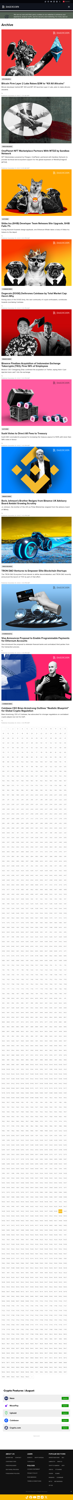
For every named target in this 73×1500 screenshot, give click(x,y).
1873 (55, 1358)
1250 (22, 1150)
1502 (22, 1235)
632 (13, 942)
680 (41, 956)
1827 (36, 1344)
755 (65, 979)
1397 (55, 1197)
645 (8, 946)
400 (41, 861)
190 (41, 790)
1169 (36, 1121)
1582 (3, 1263)
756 (3, 984)
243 (27, 809)
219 (46, 800)
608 (32, 932)
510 (32, 899)
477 (8, 890)
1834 (3, 1348)
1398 (60, 1197)
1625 (8, 1277)
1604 (41, 1268)
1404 (22, 1202)
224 (3, 804)
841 (8, 1013)
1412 (60, 1202)
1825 (27, 1344)
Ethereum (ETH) (7, 633)
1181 (27, 1126)
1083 (27, 1093)
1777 (65, 1325)
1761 (55, 1320)
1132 (60, 1107)
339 (17, 842)
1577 (46, 1259)
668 (51, 951)
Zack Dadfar (6, 513)
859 (27, 1017)
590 (12, 927)
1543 (17, 1249)
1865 (17, 1358)
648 (22, 946)
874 (32, 1022)
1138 (22, 1112)
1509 (55, 1235)
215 (27, 800)
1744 (41, 1315)
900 (22, 1031)
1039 (17, 1079)
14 (3, 733)
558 (60, 913)
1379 (36, 1192)
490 (3, 894)
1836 (12, 1348)
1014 (31, 1069)
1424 (50, 1206)
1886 (50, 1363)
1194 (22, 1131)
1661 (46, 1287)
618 (13, 937)
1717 (46, 1306)
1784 (31, 1329)
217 (37, 800)
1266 (31, 1154)
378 (3, 856)
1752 (12, 1320)
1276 (12, 1159)
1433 (27, 1211)
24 (51, 733)
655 (55, 946)
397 (27, 861)
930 (32, 1041)
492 (13, 894)
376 (60, 852)
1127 (36, 1107)
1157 (46, 1117)
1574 (31, 1259)
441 (36, 875)
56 (3, 748)
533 (8, 908)
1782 (22, 1329)
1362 (22, 1188)
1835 (8, 1348)
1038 (12, 1079)
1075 (55, 1088)
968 (13, 1055)
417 (55, 866)
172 (22, 786)
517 (65, 899)
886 (22, 1027)
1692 (60, 1296)
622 (32, 937)
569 (46, 918)
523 (27, 904)
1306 (22, 1169)
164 (51, 781)
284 (22, 823)
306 (60, 828)
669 (55, 951)
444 (50, 875)
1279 (27, 1159)
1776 (60, 1325)
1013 (27, 1069)
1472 (12, 1225)
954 (12, 1050)
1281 (36, 1159)
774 (22, 989)
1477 (36, 1225)
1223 (27, 1140)
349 (65, 842)
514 (51, 899)
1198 (41, 1131)
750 (41, 979)
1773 (46, 1325)
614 (60, 932)
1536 (50, 1244)
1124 (22, 1107)
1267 (36, 1154)
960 (41, 1050)
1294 (31, 1164)
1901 (55, 1367)
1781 (17, 1329)
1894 (22, 1367)
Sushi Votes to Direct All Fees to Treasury (24, 433)
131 (27, 771)
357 (36, 847)
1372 (3, 1192)
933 (46, 1041)
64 (41, 748)
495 (27, 894)
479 (17, 890)
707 (36, 965)
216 (32, 800)
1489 (27, 1230)
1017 (46, 1069)
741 (65, 975)
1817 (55, 1339)
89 (27, 757)
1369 (55, 1188)
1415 (8, 1206)
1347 (17, 1183)
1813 (36, 1339)
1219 (8, 1140)
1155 (36, 1117)
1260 (3, 1154)
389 (55, 856)
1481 (55, 1225)
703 (17, 965)
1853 (27, 1353)
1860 (60, 1353)
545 (65, 908)
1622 (60, 1273)
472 (51, 885)
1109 (17, 1102)
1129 (46, 1107)
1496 (60, 1230)
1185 (46, 1126)
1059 (46, 1084)
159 (27, 781)
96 (60, 757)
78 (41, 752)
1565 (55, 1254)
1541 (8, 1249)
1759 (46, 1320)
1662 (50, 1287)
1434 (31, 1211)
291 (55, 823)
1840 (31, 1348)
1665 (65, 1287)
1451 (46, 1216)
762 (32, 984)
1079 (8, 1093)
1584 (12, 1263)
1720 (60, 1306)
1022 (3, 1074)
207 (55, 795)
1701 (36, 1301)
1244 (60, 1145)
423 (17, 871)
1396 (50, 1197)
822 (51, 1003)
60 (22, 748)
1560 (32, 1254)
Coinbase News (7, 289)
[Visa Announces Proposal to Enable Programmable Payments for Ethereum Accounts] (36, 630)
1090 (60, 1093)
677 (27, 956)
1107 (8, 1102)
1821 (8, 1344)
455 (36, 880)
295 (8, 828)
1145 (55, 1112)
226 (13, 804)
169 (8, 786)
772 (13, 989)
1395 (46, 1197)
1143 (46, 1112)
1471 (8, 1225)
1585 (17, 1263)
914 (22, 1036)
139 (65, 771)
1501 (17, 1235)
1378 (31, 1192)
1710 (13, 1306)
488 (60, 890)
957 (27, 1050)
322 (3, 838)
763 (36, 984)
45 (18, 743)
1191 (8, 1131)
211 (8, 800)
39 (56, 738)
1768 (22, 1325)
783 (65, 989)
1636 (60, 1277)
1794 (12, 1334)
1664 (60, 1287)
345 (46, 842)
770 (3, 989)
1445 (17, 1216)
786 (13, 994)
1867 (27, 1358)
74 (22, 752)
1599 (17, 1268)
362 (60, 847)
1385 (65, 1192)
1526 (3, 1244)
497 (36, 894)
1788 (50, 1329)
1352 (41, 1183)
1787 (46, 1329)
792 (41, 994)
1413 (65, 1202)
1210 (32, 1136)
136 (51, 771)
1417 (17, 1206)
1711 (17, 1306)
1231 (65, 1140)
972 (32, 1055)
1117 (55, 1102)
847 (36, 1013)
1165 (17, 1121)
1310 (41, 1169)
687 (8, 961)
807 (46, 998)
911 (8, 1036)
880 (60, 1022)
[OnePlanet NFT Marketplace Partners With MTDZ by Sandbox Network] (36, 143)
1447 (27, 1216)
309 (8, 833)
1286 (60, 1159)
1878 (12, 1363)
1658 (31, 1287)
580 (32, 923)
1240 (41, 1145)
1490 (32, 1230)
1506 (41, 1235)
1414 (3, 1206)
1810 (22, 1339)
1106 (3, 1102)
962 (51, 1050)
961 (46, 1050)
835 (46, 1008)
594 (31, 927)
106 (41, 762)
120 (41, 767)
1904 (3, 1372)
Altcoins (5, 219)
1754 (22, 1320)
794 (51, 994)
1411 (55, 1202)
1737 (8, 1315)
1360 (12, 1188)
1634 (50, 1277)
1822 (12, 1344)
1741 (27, 1315)
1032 (50, 1074)
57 (8, 748)
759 (17, 984)
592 (22, 927)
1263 (17, 1154)
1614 (22, 1273)
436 (13, 875)
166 (60, 781)
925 (8, 1041)
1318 (13, 1173)
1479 (46, 1225)
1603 (36, 1268)
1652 (3, 1287)
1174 (60, 1121)
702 (13, 965)
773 (17, 989)
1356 (60, 1183)
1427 (65, 1206)
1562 (41, 1254)
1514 (12, 1240)
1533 (36, 1244)
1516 (22, 1240)
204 (41, 795)
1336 (31, 1178)
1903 (65, 1367)
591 (17, 927)
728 (3, 975)
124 (60, 767)
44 (13, 743)
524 (32, 904)
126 (3, 771)
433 (65, 871)
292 (60, 823)
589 (8, 927)
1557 (17, 1254)
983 (17, 1060)
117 (27, 767)
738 (51, 975)
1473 (17, 1225)
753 (55, 979)
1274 (3, 1159)
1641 (17, 1282)
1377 (27, 1192)
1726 (22, 1311)
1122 (13, 1107)
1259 (65, 1150)
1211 (36, 1136)
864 (51, 1017)
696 (50, 961)
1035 (65, 1074)
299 (27, 828)
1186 (51, 1126)
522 (22, 904)
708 (41, 965)
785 (8, 994)
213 (18, 800)
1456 (3, 1221)
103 (27, 762)
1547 (36, 1249)
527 (46, 904)
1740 (22, 1315)
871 (18, 1022)
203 (36, 795)
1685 (27, 1296)
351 (8, 847)
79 (46, 752)
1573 (27, 1259)
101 (18, 762)
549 (17, 913)
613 (55, 932)
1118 (60, 1102)
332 (51, 838)
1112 (32, 1102)
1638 (3, 1282)
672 (3, 956)
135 (46, 771)
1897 (36, 1367)
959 (36, 1050)
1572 (22, 1259)
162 (41, 781)
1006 (60, 1065)
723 (46, 970)
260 (41, 814)
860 (32, 1017)
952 (3, 1050)
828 (13, 1008)
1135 (8, 1112)
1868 (31, 1358)
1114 (41, 1102)
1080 (12, 1093)
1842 (41, 1348)
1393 (36, 1197)
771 (8, 989)
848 (41, 1013)
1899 (46, 1367)
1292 (22, 1164)
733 (27, 975)
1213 (46, 1136)
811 (65, 998)
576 (13, 923)
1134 (3, 1112)
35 (37, 738)
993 (65, 1060)
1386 (3, 1197)
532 (3, 908)
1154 (31, 1117)
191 (46, 790)
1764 (3, 1325)
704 (22, 965)
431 (55, 871)
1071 (36, 1088)
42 (3, 743)
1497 (65, 1230)
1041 (27, 1079)
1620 (50, 1273)
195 (65, 790)
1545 (27, 1249)
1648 (50, 1282)
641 (55, 942)
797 (65, 994)
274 (41, 819)
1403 (17, 1202)
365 (8, 852)
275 (46, 819)
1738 (12, 1315)
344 (41, 842)
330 (41, 838)
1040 (22, 1079)
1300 (60, 1164)
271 (27, 819)
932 (41, 1041)
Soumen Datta (7, 650)
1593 (55, 1263)
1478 (41, 1225)
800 (13, 998)
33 (27, 738)
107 (46, 762)
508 (22, 899)
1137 (17, 1112)
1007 (65, 1065)
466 (22, 885)
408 (13, 866)
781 (56, 989)
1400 (3, 1202)
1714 (32, 1306)
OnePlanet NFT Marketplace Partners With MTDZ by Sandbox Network (35, 152)
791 (36, 994)
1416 (12, 1206)
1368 (50, 1188)
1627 (17, 1277)
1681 (8, 1296)
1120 (3, 1107)
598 (51, 927)
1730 (41, 1311)
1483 (65, 1225)
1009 (8, 1069)
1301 (65, 1164)
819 (36, 1003)
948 (51, 1046)
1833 (65, 1344)
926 (13, 1041)
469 (36, 885)
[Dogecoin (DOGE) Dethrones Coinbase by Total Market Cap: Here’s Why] (36, 285)
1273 (65, 1154)
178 (51, 786)
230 (32, 804)
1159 (55, 1117)
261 (46, 814)
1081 (17, 1093)
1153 (27, 1117)
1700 (31, 1301)
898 (13, 1031)
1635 (55, 1277)
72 (13, 752)
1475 (27, 1225)
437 (17, 875)
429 (46, 871)
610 (41, 932)
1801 (46, 1334)
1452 (50, 1216)
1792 (3, 1334)
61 (27, 748)
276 (51, 819)
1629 (27, 1277)
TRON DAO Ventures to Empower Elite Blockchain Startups (34, 570)
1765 (8, 1325)
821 (46, 1003)
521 (17, 904)
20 (32, 733)
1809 (17, 1339)
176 (41, 786)
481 (27, 890)
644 (3, 946)
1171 (46, 1121)
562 (13, 918)
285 (27, 823)
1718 (51, 1306)
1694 (3, 1301)
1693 (65, 1296)
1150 (12, 1117)
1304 (12, 1169)
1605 (46, 1268)
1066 (13, 1088)
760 (22, 984)
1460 (22, 1221)
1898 (41, 1367)
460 (60, 880)
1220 (12, 1140)
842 (13, 1013)
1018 (51, 1069)
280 (3, 823)
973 (36, 1055)
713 (65, 965)
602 (3, 932)
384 (32, 856)
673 (8, 956)
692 (32, 961)
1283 (46, 1159)
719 (27, 970)
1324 (41, 1173)
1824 (22, 1344)
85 (8, 757)
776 (32, 989)
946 (41, 1046)
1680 (3, 1296)
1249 (17, 1150)
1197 (36, 1131)
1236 (22, 1145)
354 (22, 847)
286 (32, 823)
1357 (65, 1183)
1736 (3, 1315)
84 (3, 757)
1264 (22, 1154)
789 (27, 994)
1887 (55, 1363)
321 (65, 833)
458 (51, 880)
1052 (12, 1084)
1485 (8, 1230)
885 (17, 1027)
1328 (60, 1173)
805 (36, 998)
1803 (55, 1334)
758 (13, 984)
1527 (8, 1244)
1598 (12, 1268)
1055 (27, 1084)
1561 (36, 1254)
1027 (27, 1074)
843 (17, 1013)
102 (22, 762)
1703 (46, 1301)
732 (22, 975)
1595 (65, 1263)
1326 (50, 1173)
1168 (32, 1121)
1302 (3, 1169)
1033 (55, 1074)
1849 (8, 1353)
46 (22, 743)
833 (36, 1008)
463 (8, 885)
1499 (8, 1235)
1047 (55, 1079)
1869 (36, 1358)
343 (36, 842)
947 (46, 1046)
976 (51, 1055)
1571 (17, 1259)
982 (13, 1060)
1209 (27, 1136)
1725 (17, 1311)
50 (41, 743)
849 (46, 1013)
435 (8, 875)
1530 (22, 1244)
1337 (36, 1178)
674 (13, 956)
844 (22, 1013)
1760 (50, 1320)
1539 (65, 1244)
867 (65, 1017)
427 (36, 871)
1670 (22, 1292)
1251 (27, 1150)
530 (60, 904)
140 (3, 776)
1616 (31, 1273)
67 (56, 748)
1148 (3, 1117)
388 (51, 856)
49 (37, 743)
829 (17, 1008)
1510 (60, 1235)
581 (36, 923)
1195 (27, 1131)
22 (41, 733)
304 (51, 828)
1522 (50, 1240)
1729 (36, 1311)
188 (32, 790)
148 (41, 776)
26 (60, 733)
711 (56, 965)
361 (55, 847)
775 (27, 989)
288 (41, 823)
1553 (65, 1249)
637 (36, 942)
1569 (8, 1259)
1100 (41, 1098)
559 (65, 913)
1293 (27, 1164)
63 (37, 748)
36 (41, 738)
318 (51, 833)
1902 (60, 1367)
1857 (46, 1353)
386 (41, 856)
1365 (36, 1188)
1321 (27, 1173)
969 (17, 1055)
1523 (55, 1240)
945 (36, 1046)
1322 (31, 1173)
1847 (65, 1348)
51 (46, 743)
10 (51, 729)
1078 (3, 1093)
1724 (12, 1311)
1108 (13, 1102)
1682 (12, 1296)
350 (3, 847)
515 (55, 899)
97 (65, 757)
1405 (27, 1202)
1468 (60, 1221)
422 (13, 871)
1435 (36, 1211)
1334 (22, 1178)
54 (60, 743)
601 (65, 927)
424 (22, 871)
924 (3, 1041)
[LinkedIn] (54, 1)
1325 (46, 1173)
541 (46, 908)
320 (60, 833)
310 (13, 833)
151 (56, 776)
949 (55, 1046)
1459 (17, 1221)
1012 (22, 1069)
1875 (65, 1358)
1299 (55, 1164)
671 (65, 951)
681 (46, 956)
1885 (46, 1363)
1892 (12, 1367)
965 (65, 1050)
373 (46, 852)
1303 (8, 1169)
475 (65, 885)
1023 (8, 1074)
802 (22, 998)
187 (27, 790)
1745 (46, 1315)
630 (3, 942)
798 (3, 998)
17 (17, 733)
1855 (36, 1353)
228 (22, 804)
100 (13, 762)
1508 (50, 1235)
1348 (22, 1183)
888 (32, 1027)
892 (51, 1027)
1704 (50, 1301)
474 (60, 885)
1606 (51, 1268)
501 (55, 894)
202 (32, 795)
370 (32, 852)
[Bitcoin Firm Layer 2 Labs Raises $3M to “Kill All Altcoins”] (36, 75)
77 (36, 752)
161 (37, 781)
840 (3, 1013)
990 (50, 1060)
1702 (41, 1301)
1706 (60, 1301)
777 (36, 989)
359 (46, 847)
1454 (60, 1216)
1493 (46, 1230)
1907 (17, 1372)
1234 (12, 1145)
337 (8, 842)
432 (60, 871)
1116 (51, 1102)
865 (55, 1017)
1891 (8, 1367)
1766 (12, 1325)
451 (17, 880)
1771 (36, 1325)
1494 (51, 1230)
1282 (41, 1159)
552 (32, 913)
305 (55, 828)
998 (22, 1065)
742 (3, 979)
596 (41, 927)
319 (55, 833)
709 (46, 965)
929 (27, 1041)
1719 (55, 1306)
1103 (55, 1098)
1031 (46, 1074)
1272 (60, 1154)
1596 (3, 1268)
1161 (65, 1117)
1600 (22, 1268)
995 (8, 1065)
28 (3, 738)
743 (8, 979)
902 (32, 1031)
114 (13, 767)
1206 (12, 1136)
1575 (36, 1259)
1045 (46, 1079)
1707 (65, 1301)
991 (55, 1060)
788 (22, 994)
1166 (22, 1121)
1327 (55, 1173)
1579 (55, 1259)
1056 (32, 1084)
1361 (17, 1188)
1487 (17, 1230)
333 (55, 838)
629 (65, 937)
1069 (27, 1088)
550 (22, 913)
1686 (31, 1296)
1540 (3, 1249)
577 (17, 923)
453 (27, 880)
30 (13, 738)
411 (27, 866)
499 (46, 894)
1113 (36, 1102)
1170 (41, 1121)
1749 (65, 1315)
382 (22, 856)
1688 (41, 1296)
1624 (3, 1277)
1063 (65, 1084)
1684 (22, 1296)
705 (27, 965)
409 (17, 866)
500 (50, 894)
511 (37, 899)
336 (3, 842)
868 (3, 1022)
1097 (27, 1098)
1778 (3, 1329)
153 (65, 776)
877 (46, 1022)
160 (32, 781)
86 (13, 757)
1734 (60, 1311)
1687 (36, 1296)
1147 (65, 1112)
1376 (22, 1192)
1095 (17, 1098)
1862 (3, 1358)
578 (22, 923)
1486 (12, 1230)
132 (32, 771)
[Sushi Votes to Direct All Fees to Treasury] (36, 425)
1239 (36, 1145)
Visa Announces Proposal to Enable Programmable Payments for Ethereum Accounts (35, 639)
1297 (46, 1164)
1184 (41, 1126)
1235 (17, 1145)
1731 (46, 1311)
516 (60, 899)
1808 (12, 1339)
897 (8, 1031)
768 (60, 984)
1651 (65, 1282)
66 (51, 748)
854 (3, 1017)
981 (8, 1060)
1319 (17, 1173)
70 (3, 752)
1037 (8, 1079)
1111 (27, 1102)
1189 (65, 1126)
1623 (65, 1273)
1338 (41, 1178)
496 (31, 894)
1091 (65, 1093)
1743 (36, 1315)
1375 (17, 1192)
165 (55, 781)
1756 (31, 1320)
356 (32, 847)
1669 (17, 1292)
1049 (65, 1079)
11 (55, 729)
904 (41, 1031)
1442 (3, 1216)
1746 (50, 1315)
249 (55, 809)
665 (36, 951)
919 (46, 1036)
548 (13, 913)
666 (41, 951)
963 (55, 1050)
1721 (65, 1306)
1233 (8, 1145)
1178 (13, 1126)
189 (36, 790)
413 (36, 866)
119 (37, 767)
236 (60, 804)
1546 (32, 1249)
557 (55, 913)
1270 (50, 1154)
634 (22, 942)
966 (3, 1055)
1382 (50, 1192)
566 (31, 918)
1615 (27, 1273)
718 (22, 970)
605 (17, 932)
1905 (8, 1372)
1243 (55, 1145)
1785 (36, 1329)
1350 (31, 1183)
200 (22, 795)
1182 (32, 1126)
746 (22, 979)
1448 (31, 1216)
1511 (65, 1235)
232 (41, 804)
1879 (17, 1363)
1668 (12, 1292)
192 (51, 790)
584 (51, 923)
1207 (17, 1136)
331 (46, 838)
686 (3, 961)
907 (55, 1031)
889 (36, 1027)
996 (12, 1065)
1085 (36, 1093)
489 (65, 890)
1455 (65, 1216)
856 (13, 1017)
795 (55, 994)
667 (46, 951)
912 (13, 1036)
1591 (46, 1263)
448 (3, 880)
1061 (55, 1084)
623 (36, 937)
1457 (8, 1221)
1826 (31, 1344)
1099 (36, 1098)
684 (60, 956)
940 (12, 1046)
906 (50, 1031)
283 (17, 823)
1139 (27, 1112)
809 (55, 998)
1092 (3, 1098)
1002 (41, 1065)
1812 (32, 1339)
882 (3, 1027)
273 (36, 819)
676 (22, 956)
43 (8, 743)
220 (51, 800)
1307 (27, 1169)
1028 (31, 1074)
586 (60, 923)
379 (8, 856)
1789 (55, 1329)
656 (60, 946)
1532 (31, 1244)
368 (22, 852)
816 (22, 1003)
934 (51, 1041)
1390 (22, 1197)
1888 (60, 1363)
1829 (46, 1344)
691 (27, 961)
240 (13, 809)
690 (22, 961)
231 (37, 804)
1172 (51, 1121)
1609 (65, 1268)
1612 (13, 1273)
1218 (3, 1140)
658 (3, 951)
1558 (22, 1254)
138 (60, 771)
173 (27, 786)
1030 (41, 1074)
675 (17, 956)
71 (8, 752)
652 (41, 946)
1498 (3, 1235)
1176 (3, 1126)
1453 (55, 1216)
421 (8, 871)
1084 (31, 1093)
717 (18, 970)
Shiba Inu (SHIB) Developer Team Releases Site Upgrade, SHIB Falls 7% (35, 225)
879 (55, 1022)
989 (46, 1060)
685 (65, 956)
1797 (27, 1334)
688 (13, 961)
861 (36, 1017)
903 (36, 1031)
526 (41, 904)
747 (27, 979)
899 (17, 1031)
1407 (36, 1202)
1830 (50, 1344)
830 (22, 1008)
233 (46, 804)
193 (55, 790)
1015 (36, 1069)
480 (22, 890)
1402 (12, 1202)
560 (3, 918)
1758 (41, 1320)
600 (60, 927)
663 (27, 951)
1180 (22, 1126)
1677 (55, 1292)
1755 (27, 1320)
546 (3, 913)
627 (55, 937)
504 (3, 899)
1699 (27, 1301)
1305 (17, 1169)
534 (13, 908)
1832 (60, 1344)
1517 (27, 1240)
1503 (27, 1235)
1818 (60, 1339)
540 (41, 908)
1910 (31, 1372)
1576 (41, 1259)
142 (13, 776)
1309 (36, 1169)
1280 (31, 1159)
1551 (55, 1249)
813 (8, 1003)
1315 (65, 1169)
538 (32, 908)
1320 (22, 1173)
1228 (50, 1140)
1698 (22, 1301)
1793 (8, 1334)
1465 (46, 1221)
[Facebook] (48, 1)
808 (51, 998)
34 (32, 738)
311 (18, 833)
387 (46, 856)
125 (65, 767)
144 (22, 776)
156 (13, 781)
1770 (31, 1325)
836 (51, 1008)
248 (51, 809)
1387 (8, 1197)
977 (55, 1055)
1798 (31, 1334)
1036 (3, 1079)
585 (55, 923)
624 (41, 937)
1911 (36, 1372)
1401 (8, 1202)
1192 (13, 1131)
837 (55, 1008)
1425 (55, 1206)
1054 (22, 1084)
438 (22, 875)
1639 (8, 1282)
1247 (8, 1150)
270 (22, 819)
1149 (8, 1117)
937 (65, 1041)
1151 (17, 1117)
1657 (27, 1287)
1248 (12, 1150)
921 (55, 1036)
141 (8, 776)
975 (46, 1055)
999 (27, 1065)
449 (8, 880)
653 (46, 946)
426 (32, 871)
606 (22, 932)
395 (17, 861)
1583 (8, 1263)
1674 (41, 1292)
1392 (31, 1197)
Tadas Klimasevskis (9, 236)
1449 (36, 1216)
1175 (65, 1121)
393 (8, 861)
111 (65, 762)
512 (41, 899)
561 (8, 918)
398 (32, 861)
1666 (3, 1292)
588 (3, 927)
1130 (51, 1107)
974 (41, 1055)
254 (13, 814)
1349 (27, 1183)
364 (3, 852)
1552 (60, 1249)
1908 (22, 1372)
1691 (55, 1296)
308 (3, 833)
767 (55, 984)
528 (51, 904)
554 (41, 913)
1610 (3, 1273)
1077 (65, 1088)
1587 (27, 1263)
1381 (46, 1192)
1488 (22, 1230)
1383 (55, 1192)
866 (60, 1017)
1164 (12, 1121)
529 (55, 904)
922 (60, 1036)
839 (65, 1008)
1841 (36, 1348)
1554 (3, 1254)
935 (55, 1041)
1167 (27, 1121)
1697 (17, 1301)
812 (3, 1003)
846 (32, 1013)
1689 (46, 1296)
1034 (60, 1074)
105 (36, 762)
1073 (46, 1088)
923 (65, 1036)
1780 (12, 1329)
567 (36, 918)
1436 (41, 1211)
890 (41, 1027)
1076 (60, 1088)
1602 (31, 1268)
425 (27, 871)
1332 (12, 1178)
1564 (51, 1254)
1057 (36, 1084)
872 (22, 1022)
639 (46, 942)
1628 (22, 1277)
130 (22, 771)
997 (17, 1065)
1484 (3, 1230)
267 (8, 819)
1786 (41, 1329)
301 (36, 828)
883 (8, 1027)
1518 (32, 1240)
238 (3, 809)
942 (22, 1046)
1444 (13, 1216)
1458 (12, 1221)
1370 (60, 1188)
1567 (65, 1254)
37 (46, 738)
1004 (51, 1065)
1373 (8, 1192)
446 (60, 875)
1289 (8, 1164)
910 (3, 1036)
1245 (65, 1145)
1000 (32, 1065)
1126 (32, 1107)
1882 (31, 1363)
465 (17, 885)
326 (22, 838)
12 (60, 729)
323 (8, 838)
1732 (50, 1311)
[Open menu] (69, 7)
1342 (60, 1178)
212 (13, 800)
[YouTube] (51, 1)
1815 (46, 1339)
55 (65, 743)
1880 (22, 1363)
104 (32, 762)
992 (60, 1060)
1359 (8, 1188)
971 (27, 1055)
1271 (55, 1154)
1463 (36, 1221)
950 (60, 1046)
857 (17, 1017)
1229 (55, 1140)
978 (60, 1055)
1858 (50, 1353)
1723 (8, 1311)
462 (3, 885)
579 (27, 923)
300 (32, 828)
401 (46, 861)
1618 (41, 1273)
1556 (13, 1254)
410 (22, 866)
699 (65, 961)
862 (41, 1017)
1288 (3, 1164)
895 (65, 1027)
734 (32, 975)
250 (60, 809)
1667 (8, 1292)
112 (3, 767)
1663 (55, 1287)
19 (27, 733)
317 (46, 833)
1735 (65, 1311)
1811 (27, 1339)
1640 (13, 1282)
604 (12, 932)
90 (32, 757)
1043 (36, 1079)
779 (46, 989)
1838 (22, 1348)
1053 (17, 1084)
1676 (50, 1292)
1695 (8, 1301)
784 (3, 994)
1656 (22, 1287)
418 (60, 866)
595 (36, 927)
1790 (60, 1329)
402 (51, 861)
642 (60, 942)
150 (51, 776)
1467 (55, 1221)
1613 (17, 1273)
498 (41, 894)
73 (17, 752)
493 (17, 894)
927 (17, 1041)
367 (17, 852)
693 (36, 961)
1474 (22, 1225)
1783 (27, 1329)
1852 (22, 1353)
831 (27, 1008)
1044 (41, 1079)
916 (32, 1036)
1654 (13, 1287)
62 (32, 748)
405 (65, 861)
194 (60, 790)
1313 (55, 1169)
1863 (8, 1358)
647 (17, 946)
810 (60, 998)
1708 (3, 1306)
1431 (17, 1211)
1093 (8, 1098)
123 (56, 767)
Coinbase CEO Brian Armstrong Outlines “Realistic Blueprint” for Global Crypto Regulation (35, 709)
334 (60, 838)
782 (60, 989)
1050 (3, 1084)
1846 (60, 1348)
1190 (3, 1131)
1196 (31, 1131)
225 (8, 804)
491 (8, 894)
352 (13, 847)
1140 (31, 1112)
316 (41, 833)
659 (8, 951)
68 (60, 748)
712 (60, 965)
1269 (46, 1154)
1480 (50, 1225)
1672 (31, 1292)
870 (13, 1022)
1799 (36, 1334)
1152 (22, 1117)
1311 (46, 1169)
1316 (3, 1173)
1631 (36, 1277)
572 (60, 918)
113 (8, 767)
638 (41, 942)
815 (17, 1003)
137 (56, 771)
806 (41, 998)
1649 (55, 1282)
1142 (41, 1112)
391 (65, 856)
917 (36, 1036)
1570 (12, 1259)
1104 (60, 1098)
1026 (22, 1074)
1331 (8, 1178)
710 (51, 965)
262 (51, 814)
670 (60, 951)
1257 (55, 1150)
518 (3, 904)
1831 (55, 1344)
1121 (8, 1107)
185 (17, 790)
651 (36, 946)
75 (27, 752)
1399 (65, 1197)
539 (36, 908)
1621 (55, 1273)
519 (8, 904)
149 (46, 776)
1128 (41, 1107)
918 (41, 1036)
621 (27, 937)
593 (27, 927)
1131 (55, 1107)
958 (32, 1050)
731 (18, 975)
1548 (41, 1249)
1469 (65, 1221)
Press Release (5, 166)
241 (17, 809)
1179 (17, 1126)
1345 (8, 1183)
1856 (41, 1353)
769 (65, 984)
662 (22, 951)
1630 (31, 1277)
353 (17, 847)
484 (41, 890)
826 (3, 1008)
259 (36, 814)
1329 (65, 1173)
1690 (51, 1296)
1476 (31, 1225)
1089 (55, 1093)
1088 (50, 1093)
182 (3, 790)
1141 (36, 1112)
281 (8, 823)
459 (55, 880)
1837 (17, 1348)
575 (8, 923)
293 (65, 823)
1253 (36, 1150)
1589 (36, 1263)
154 (3, 781)
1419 (27, 1206)
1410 (50, 1202)
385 (36, 856)
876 (41, 1022)
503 (65, 894)
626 (51, 937)
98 (3, 762)
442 (41, 875)
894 (60, 1027)
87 (17, 757)
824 (60, 1003)
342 (32, 842)
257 (27, 814)
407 (8, 866)
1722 (3, 1311)
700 (3, 965)
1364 (31, 1188)
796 (60, 994)
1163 (8, 1121)
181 (65, 786)
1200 (50, 1131)
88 (22, 757)
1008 (3, 1069)
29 (8, 738)
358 (41, 847)
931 (36, 1041)
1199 (46, 1131)
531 (65, 904)
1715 (36, 1306)
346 (51, 842)
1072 (41, 1088)
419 (65, 866)
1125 (27, 1107)
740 (60, 975)
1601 (27, 1268)
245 (36, 809)
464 (12, 885)
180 (60, 786)
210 (3, 800)
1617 (36, 1273)
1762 (60, 1320)
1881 (27, 1363)
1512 (3, 1240)
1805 (65, 1334)
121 (46, 767)
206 (51, 795)
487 (55, 890)
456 (41, 880)
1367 (46, 1188)
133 (37, 771)
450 (12, 880)
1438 (50, 1211)
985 (27, 1060)
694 (41, 961)
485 (46, 890)
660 (12, 951)
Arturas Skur (6, 376)
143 (17, 776)
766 (51, 984)
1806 (3, 1339)
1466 (51, 1221)
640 (50, 942)
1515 (17, 1240)
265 (65, 814)
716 (13, 970)
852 (60, 1013)
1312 (51, 1169)
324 (13, 838)
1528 (12, 1244)
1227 (46, 1140)
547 (8, 913)
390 (60, 856)
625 (46, 937)
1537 (55, 1244)
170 (13, 786)
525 (36, 904)
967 (8, 1055)
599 (55, 927)
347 (55, 842)
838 (60, 1008)
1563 (46, 1254)
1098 (31, 1098)
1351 (36, 1183)
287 (36, 823)
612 (51, 932)
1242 (50, 1145)
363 (65, 847)
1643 (27, 1282)
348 (60, 842)
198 (13, 795)
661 (17, 951)
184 (13, 790)
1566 (60, 1254)
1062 (60, 1084)
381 (18, 856)
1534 (41, 1244)
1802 (50, 1334)
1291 (17, 1164)
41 (65, 738)
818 (32, 1003)
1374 (12, 1192)
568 (41, 918)
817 (27, 1003)
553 (36, 913)
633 (17, 942)
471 (46, 885)
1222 (22, 1140)
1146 (60, 1112)
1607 (55, 1268)
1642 (22, 1282)
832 (32, 1008)
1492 (41, 1230)
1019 (55, 1069)
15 (8, 733)
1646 (41, 1282)
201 (27, 795)
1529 (17, 1244)
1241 (46, 1145)
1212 (41, 1136)
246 (41, 809)
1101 (46, 1098)
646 (12, 946)
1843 (46, 1348)
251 (65, 809)
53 (56, 743)
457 (46, 880)
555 (46, 913)
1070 (31, 1088)
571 (55, 918)
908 (60, 1031)
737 (46, 975)
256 (22, 814)
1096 (22, 1098)
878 (51, 1022)
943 (27, 1046)
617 (8, 937)
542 (51, 908)
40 (60, 738)
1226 (41, 1140)
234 (51, 804)
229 (27, 804)
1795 (17, 1334)
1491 (36, 1230)
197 (8, 795)
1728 (31, 1311)
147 (36, 776)
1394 (41, 1197)
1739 (17, 1315)
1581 (65, 1259)
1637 (65, 1277)
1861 (65, 1353)
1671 (27, 1292)
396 (22, 861)
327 (27, 838)
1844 (50, 1348)
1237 (27, 1145)
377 (65, 852)
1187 (55, 1126)
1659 (36, 1287)
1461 (27, 1221)
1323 (36, 1173)
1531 (27, 1244)
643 (65, 942)
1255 (46, 1150)
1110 (22, 1102)
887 (27, 1027)
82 (60, 752)
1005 (55, 1065)
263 (55, 814)
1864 (12, 1358)
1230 (60, 1140)
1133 (65, 1107)
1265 (27, 1154)
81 (55, 752)
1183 (36, 1126)
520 (13, 904)
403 (55, 861)
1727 (27, 1311)
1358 (3, 1188)
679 (36, 956)
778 (41, 989)
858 (22, 1017)
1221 (17, 1140)
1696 (13, 1301)
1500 (13, 1235)
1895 (27, 1367)
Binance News (6, 359)
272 (32, 819)
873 (27, 1022)
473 (55, 885)
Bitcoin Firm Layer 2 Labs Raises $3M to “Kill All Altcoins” (32, 83)
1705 (55, 1301)
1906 (13, 1372)
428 (41, 871)
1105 (65, 1098)
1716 (41, 1306)
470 (41, 885)
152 (60, 776)
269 (17, 819)
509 (27, 899)
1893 (17, 1367)
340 (22, 842)
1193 (17, 1131)
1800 (41, 1334)
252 (3, 814)
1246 (3, 1150)
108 (51, 762)
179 (55, 786)
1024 (12, 1074)
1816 (51, 1339)
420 (3, 871)
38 (51, 738)
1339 (46, 1178)
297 (17, 828)
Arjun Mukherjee (8, 443)
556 (50, 913)
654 (50, 946)
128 (13, 771)
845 (27, 1013)
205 (46, 795)
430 (51, 871)
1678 (60, 1292)
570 (51, 918)
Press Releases (7, 146)
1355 (55, 1183)
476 (3, 890)
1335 (27, 1178)
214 (22, 800)
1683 (17, 1296)
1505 (36, 1235)
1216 (60, 1136)
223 (65, 800)
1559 (27, 1254)
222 (60, 800)
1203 (65, 1131)
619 (17, 937)
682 (51, 956)
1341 (55, 1178)
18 (22, 733)
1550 (51, 1249)
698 (60, 961)
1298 (50, 1164)
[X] (59, 1)
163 (46, 781)
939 (8, 1046)
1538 (60, 1244)
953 (8, 1050)
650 (31, 946)
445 (55, 875)
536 (22, 908)
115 (18, 767)
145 (27, 776)
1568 (3, 1259)
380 (13, 856)
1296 (41, 1164)
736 (41, 975)
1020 (60, 1069)
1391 (27, 1197)
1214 (51, 1136)
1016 (41, 1069)
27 (65, 733)
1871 (46, 1358)
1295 (36, 1164)
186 (22, 790)
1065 (8, 1088)
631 (8, 942)
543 (55, 908)
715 (8, 970)
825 (65, 1003)
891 (46, 1027)
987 (36, 1060)
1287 (65, 1159)
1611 (8, 1273)
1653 (8, 1287)
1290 (12, 1164)
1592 (50, 1263)
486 (51, 890)
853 (65, 1013)
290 (51, 823)
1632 (41, 1277)
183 (8, 790)
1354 (50, 1183)
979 (65, 1055)
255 (17, 814)
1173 (55, 1121)
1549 (46, 1249)
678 (32, 956)
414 (41, 866)
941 (17, 1046)
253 (8, 814)
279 (65, 819)
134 (41, 771)
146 (32, 776)
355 (27, 847)
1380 (41, 1192)
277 (55, 819)
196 (3, 795)
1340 (50, 1178)
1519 (36, 1240)
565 (27, 918)
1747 (55, 1315)
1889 (65, 1363)
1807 (8, 1339)
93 (46, 757)
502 (60, 894)
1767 (17, 1325)
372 (41, 852)
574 (3, 923)
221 (56, 800)
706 (32, 965)
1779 (8, 1329)
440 (31, 875)
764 (41, 984)
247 (46, 809)
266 (3, 819)
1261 (8, 1154)
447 (65, 875)
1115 (46, 1102)
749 (36, 979)
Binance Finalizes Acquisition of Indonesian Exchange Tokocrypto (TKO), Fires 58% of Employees (30, 365)
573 (65, 918)
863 (46, 1017)
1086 (41, 1093)
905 (46, 1031)
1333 (17, 1178)
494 (22, 894)
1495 (55, 1230)
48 (32, 743)
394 (13, 861)
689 (17, 961)
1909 (27, 1372)
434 (3, 875)
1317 (8, 1173)
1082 (22, 1093)
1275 (8, 1159)
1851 (17, 1353)
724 (51, 970)
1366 (41, 1188)
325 (17, 838)
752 (51, 979)
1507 (46, 1235)
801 (17, 998)
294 (3, 828)
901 (27, 1031)
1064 (3, 1088)
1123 (17, 1107)
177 (46, 786)
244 (32, 809)
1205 (8, 1136)
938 (3, 1046)
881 (65, 1022)
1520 (41, 1240)
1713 (27, 1306)
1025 (17, 1074)
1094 (13, 1098)
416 (51, 866)
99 (8, 762)
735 (36, 975)
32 (22, 738)
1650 (60, 1282)
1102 (51, 1098)
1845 (55, 1348)
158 (22, 781)
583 (46, 923)
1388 (12, 1197)
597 (46, 927)
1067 (17, 1088)
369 (27, 852)
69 (65, 748)
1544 (22, 1249)
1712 (22, 1306)
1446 (22, 1216)
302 (41, 828)
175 (36, 786)
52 (51, 743)
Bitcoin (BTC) (6, 79)
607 (27, 932)
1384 (60, 1192)
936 (60, 1041)
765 (46, 984)
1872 (50, 1358)
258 (32, 814)
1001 (36, 1065)
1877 (8, 1363)
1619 (46, 1273)
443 (46, 875)
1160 (60, 1117)
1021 (65, 1069)
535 (17, 908)
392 (3, 861)
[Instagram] (57, 1)
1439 (55, 1211)
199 (17, 795)
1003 (46, 1065)
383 (27, 856)
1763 (65, 1320)
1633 (46, 1277)
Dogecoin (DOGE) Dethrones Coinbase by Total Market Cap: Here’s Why (34, 295)
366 (13, 852)
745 (17, 979)
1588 (31, 1263)
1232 (3, 1145)
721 (37, 970)
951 (65, 1046)
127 (8, 771)
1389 (17, 1197)
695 (46, 961)
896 (3, 1031)
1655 (17, 1287)
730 (13, 975)
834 (41, 1008)
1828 (41, 1344)
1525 (65, 1240)
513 (46, 899)
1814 (41, 1339)
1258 (60, 1150)
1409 (46, 1202)
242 (22, 809)
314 (32, 833)
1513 (8, 1240)
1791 (65, 1329)
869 (8, 1022)
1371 (65, 1188)
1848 (3, 1353)
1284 (50, 1159)
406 (3, 866)
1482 (60, 1225)
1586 (22, 1263)
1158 (51, 1117)
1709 (8, 1306)
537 (27, 908)
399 (36, 861)
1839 (27, 1348)
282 (13, 823)
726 (60, 970)
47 (27, 743)
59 (18, 748)
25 (56, 733)
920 (51, 1036)
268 (13, 819)
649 (27, 946)
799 (8, 998)
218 (41, 800)
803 (27, 998)
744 (13, 979)
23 (46, 733)
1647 (46, 1282)
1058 (41, 1084)
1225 (36, 1140)
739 (55, 975)
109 (55, 762)
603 (8, 932)
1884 (41, 1363)
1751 (8, 1320)
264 (60, 814)
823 (55, 1003)
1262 (12, 1154)
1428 (3, 1211)
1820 (3, 1344)
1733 (55, 1311)
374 (51, 852)
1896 (31, 1367)
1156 (41, 1117)
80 (51, 752)
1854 (31, 1353)
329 (36, 838)
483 (36, 890)
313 (27, 833)
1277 (17, 1159)
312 (22, 833)
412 (32, 866)
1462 (31, 1221)
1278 (22, 1159)
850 (51, 1013)
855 (8, 1017)
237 (65, 804)
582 (41, 923)
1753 (17, 1320)
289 (46, 823)
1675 (46, 1292)
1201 (55, 1131)
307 (65, 828)
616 (3, 937)
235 (55, 804)
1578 (50, 1259)
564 (22, 918)
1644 (32, 1282)
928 (22, 1041)
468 (32, 885)
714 (3, 970)
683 (55, 956)
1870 (41, 1358)
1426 (60, 1206)
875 (36, 1022)
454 (31, 880)
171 (18, 786)
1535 (46, 1244)
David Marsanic (7, 93)
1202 (60, 1131)
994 (3, 1065)
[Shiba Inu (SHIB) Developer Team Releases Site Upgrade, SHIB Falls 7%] (36, 215)
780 (51, 989)
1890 (3, 1367)
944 (31, 1046)
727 (65, 970)
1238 (31, 1145)
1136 (13, 1112)
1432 (22, 1211)
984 (22, 1060)
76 (32, 752)
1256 (50, 1150)
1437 (46, 1211)
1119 (65, 1102)
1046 (51, 1079)
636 (32, 942)
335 (65, 838)
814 (13, 1003)
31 (17, 738)
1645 (36, 1282)
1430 (12, 1211)
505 (8, 899)
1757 (36, 1320)
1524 (60, 1240)
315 (36, 833)
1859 (55, 1353)
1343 (65, 1178)
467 (27, 885)
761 (27, 984)
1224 (31, 1140)
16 (13, 733)
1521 (46, 1240)
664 (31, 951)
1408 (41, 1202)
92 (41, 757)
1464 (41, 1221)
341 (27, 842)
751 (46, 979)
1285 (55, 1159)
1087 (46, 1093)
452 (22, 880)
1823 (17, 1344)
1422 (41, 1206)
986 (32, 1060)
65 (46, 748)
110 (60, 762)
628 (60, 937)
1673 (36, 1292)
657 (65, 946)
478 (13, 890)
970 (22, 1055)
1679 (65, 1292)
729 (8, 975)
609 (36, 932)
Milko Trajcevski (8, 720)
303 (46, 828)
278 (60, 819)
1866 (22, 1358)
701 (8, 965)
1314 (60, 1169)
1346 (12, 1183)
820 (41, 1003)
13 (65, 729)
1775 (55, 1325)
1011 (17, 1069)
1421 (36, 1206)
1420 (31, 1206)
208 (60, 795)
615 (65, 932)
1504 (32, 1235)
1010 (12, 1069)
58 (13, 748)
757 (8, 984)
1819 (65, 1339)
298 (22, 828)
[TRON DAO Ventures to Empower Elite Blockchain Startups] (36, 563)
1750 (3, 1320)
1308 (31, 1169)
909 (65, 1031)
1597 (8, 1268)
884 (13, 1027)
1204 (3, 1136)
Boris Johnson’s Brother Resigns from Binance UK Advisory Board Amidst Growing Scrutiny (34, 502)
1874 (60, 1358)
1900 (51, 1367)
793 (46, 994)
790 (32, 994)
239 (8, 809)
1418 (22, 1206)
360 (51, 847)
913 (17, 1036)
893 (55, 1027)
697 (55, 961)
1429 (8, 1211)
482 (32, 890)
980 (3, 1060)
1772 (41, 1325)
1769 (27, 1325)
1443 (8, 1216)
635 (27, 942)
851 (55, 1013)
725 (55, 970)
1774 (50, 1325)
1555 (8, 1254)
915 (27, 1036)
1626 (12, 1277)
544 (60, 908)
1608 (60, 1268)
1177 (8, 1126)
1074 (50, 1088)
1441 (65, 1211)
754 (60, 979)
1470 (3, 1225)
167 (65, 781)
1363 (27, 1188)
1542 (12, 1249)
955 (17, 1050)
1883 (36, 1363)
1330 (3, 1178)
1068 (22, 1088)
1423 (46, 1206)
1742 (31, 1315)
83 (65, 752)
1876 (3, 1363)
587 (65, 923)
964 (60, 1050)
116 (22, 767)
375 (55, 852)
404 (60, 861)
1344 (3, 1183)
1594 (60, 1263)
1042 (31, 1079)
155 (8, 781)
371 (37, 852)
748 (32, 979)
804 (32, 998)
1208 (22, 1136)
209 (65, 795)
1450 (41, 1216)
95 (56, 757)
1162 (3, 1121)
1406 (32, 1202)
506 (12, 899)
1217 (65, 1136)
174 (32, 786)
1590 (41, 1263)
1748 (60, 1315)
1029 (36, 1074)
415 (46, 866)
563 (17, 918)
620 (22, 937)
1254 (41, 1150)
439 (27, 875)
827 (8, 1008)
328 (32, 838)
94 (51, 757)
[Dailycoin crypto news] (10, 6)
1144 (50, 1112)
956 (22, 1050)
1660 (41, 1287)
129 (17, 771)
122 (51, 767)
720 (32, 970)
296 (13, 828)
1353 (46, 1183)
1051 (8, 1084)
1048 (60, 1079)
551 (27, 913)
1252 (31, 1150)
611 (46, 932)
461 (65, 880)
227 (17, 804)
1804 (60, 1334)
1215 (55, 1136)
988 (41, 1060)
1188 (60, 1126)
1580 (60, 1259)
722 (41, 970)
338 (13, 842)
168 (3, 786)
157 (17, 781)
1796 (22, 1334)
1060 (51, 1084)
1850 (12, 1353)
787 (17, 994)
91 (36, 757)
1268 (41, 1154)
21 (36, 733)
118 (32, 767)
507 (17, 899)
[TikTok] (45, 1)
